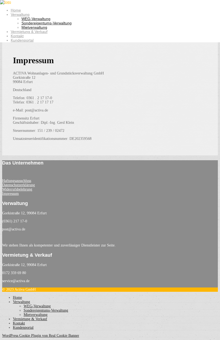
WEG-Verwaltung (35, 19)
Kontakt (17, 36)
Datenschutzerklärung (18, 185)
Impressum (10, 194)
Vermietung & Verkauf (29, 31)
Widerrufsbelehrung (17, 189)
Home (16, 10)
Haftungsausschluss (16, 181)
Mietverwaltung (34, 27)
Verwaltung (20, 14)
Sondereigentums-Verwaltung (46, 23)
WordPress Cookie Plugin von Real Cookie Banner (40, 336)
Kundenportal (22, 40)
